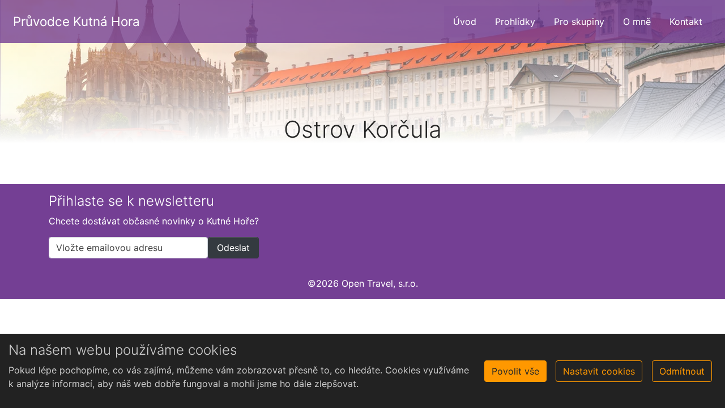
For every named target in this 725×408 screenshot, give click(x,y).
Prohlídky (515, 21)
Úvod (464, 21)
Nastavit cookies (599, 371)
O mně (637, 21)
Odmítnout (682, 371)
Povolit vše (515, 371)
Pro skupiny (579, 21)
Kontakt (685, 21)
